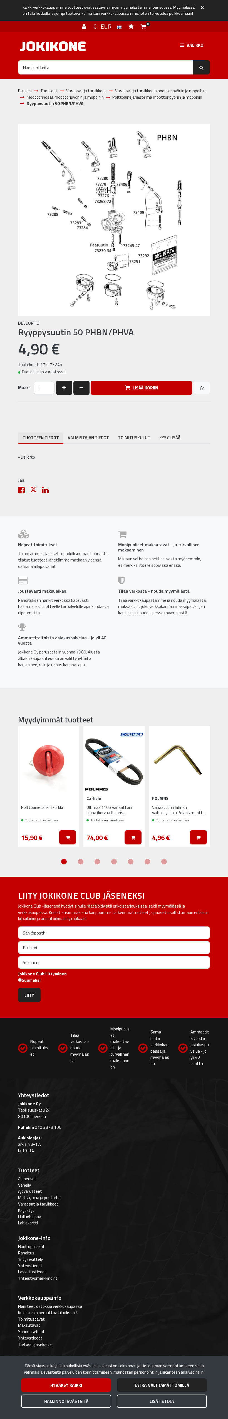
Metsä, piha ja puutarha (39, 1197)
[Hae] (201, 67)
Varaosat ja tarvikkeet (38, 1204)
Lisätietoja (162, 1401)
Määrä (24, 388)
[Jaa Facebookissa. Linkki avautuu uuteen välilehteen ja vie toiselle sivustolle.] (24, 491)
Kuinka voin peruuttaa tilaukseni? (48, 1312)
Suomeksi (31, 980)
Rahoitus (26, 1253)
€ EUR (105, 26)
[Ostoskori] (143, 26)
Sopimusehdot (31, 1331)
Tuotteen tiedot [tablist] (41, 437)
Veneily (24, 1185)
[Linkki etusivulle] (53, 46)
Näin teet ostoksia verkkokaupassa (50, 1306)
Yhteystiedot (30, 1266)
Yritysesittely (30, 1259)
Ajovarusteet (30, 1191)
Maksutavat (29, 1325)
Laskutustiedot (32, 1272)
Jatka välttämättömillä (162, 1385)
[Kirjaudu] (85, 26)
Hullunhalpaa (29, 1217)
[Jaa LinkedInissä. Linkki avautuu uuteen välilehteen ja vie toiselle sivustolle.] (47, 491)
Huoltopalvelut (31, 1246)
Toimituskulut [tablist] (134, 437)
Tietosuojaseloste (35, 1344)
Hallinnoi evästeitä (66, 1401)
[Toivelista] (131, 26)
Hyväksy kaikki (66, 1385)
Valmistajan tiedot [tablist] (88, 437)
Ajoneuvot (27, 1179)
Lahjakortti (28, 1223)
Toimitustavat (31, 1319)
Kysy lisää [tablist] (169, 437)
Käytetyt (26, 1210)
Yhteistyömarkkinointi (38, 1278)
